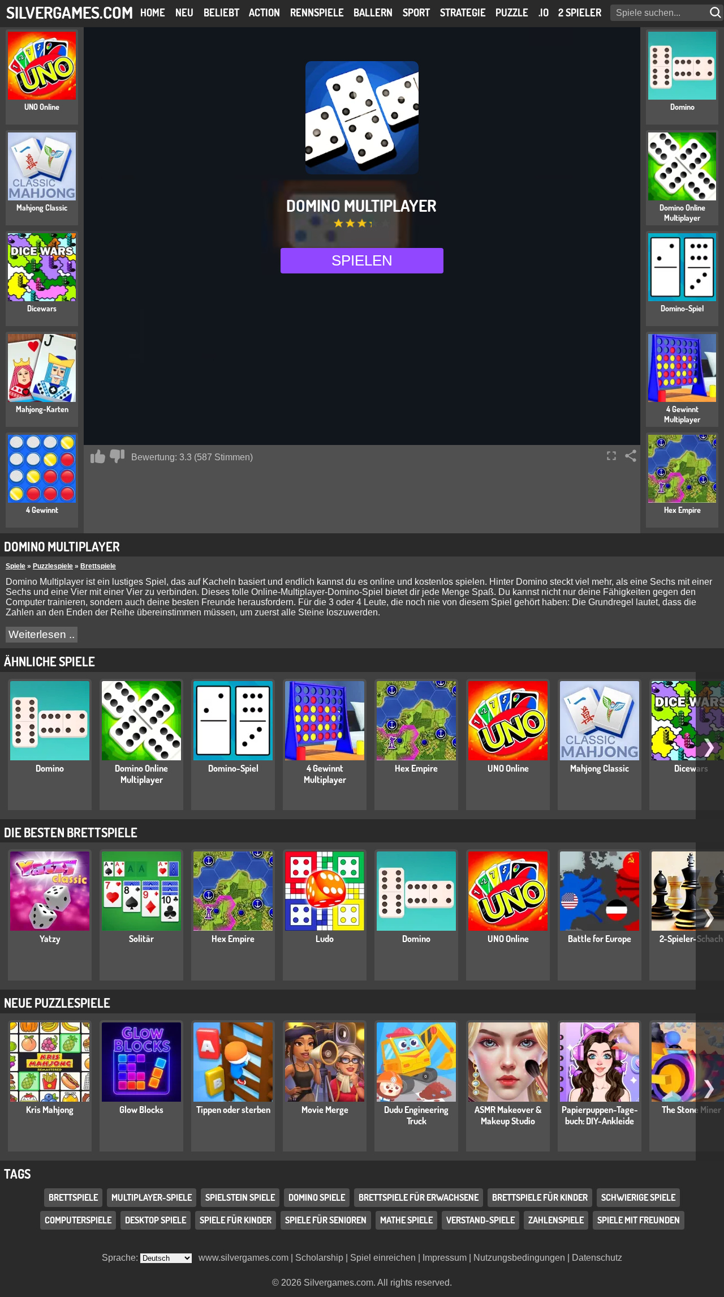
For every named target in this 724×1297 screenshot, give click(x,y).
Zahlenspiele (556, 1220)
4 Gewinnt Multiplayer (325, 774)
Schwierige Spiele (638, 1197)
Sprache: (121, 1257)
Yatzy (50, 938)
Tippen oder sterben (233, 1109)
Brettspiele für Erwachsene (419, 1197)
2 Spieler (579, 12)
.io (543, 12)
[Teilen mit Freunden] (630, 455)
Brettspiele (98, 566)
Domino (50, 768)
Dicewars (691, 768)
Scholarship (319, 1257)
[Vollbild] (611, 455)
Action (264, 12)
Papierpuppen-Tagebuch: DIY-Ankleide (600, 1115)
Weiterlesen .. (41, 634)
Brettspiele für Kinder (540, 1197)
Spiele (15, 566)
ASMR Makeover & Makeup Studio (508, 1115)
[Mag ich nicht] (117, 456)
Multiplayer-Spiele (151, 1197)
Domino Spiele (316, 1197)
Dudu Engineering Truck (416, 1115)
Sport (416, 12)
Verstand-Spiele (480, 1220)
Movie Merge (324, 1109)
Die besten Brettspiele (70, 832)
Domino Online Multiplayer (141, 774)
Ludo (325, 938)
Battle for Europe (599, 938)
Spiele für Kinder (236, 1220)
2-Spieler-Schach (691, 938)
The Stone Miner (691, 1109)
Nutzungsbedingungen (519, 1257)
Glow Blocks (141, 1109)
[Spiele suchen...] (716, 13)
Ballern (373, 12)
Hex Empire (416, 768)
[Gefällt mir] (97, 456)
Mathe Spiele (406, 1220)
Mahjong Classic (599, 768)
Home (152, 12)
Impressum (445, 1257)
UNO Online (508, 768)
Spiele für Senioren (326, 1220)
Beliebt (221, 12)
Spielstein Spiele (240, 1197)
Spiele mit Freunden (638, 1220)
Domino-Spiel (233, 768)
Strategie (463, 12)
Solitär (141, 938)
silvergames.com (69, 12)
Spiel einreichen (383, 1257)
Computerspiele (78, 1220)
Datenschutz (597, 1257)
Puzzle (511, 12)
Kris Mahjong (50, 1109)
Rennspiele (317, 12)
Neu (184, 12)
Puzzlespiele (53, 566)
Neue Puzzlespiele (57, 1003)
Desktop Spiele (155, 1220)
